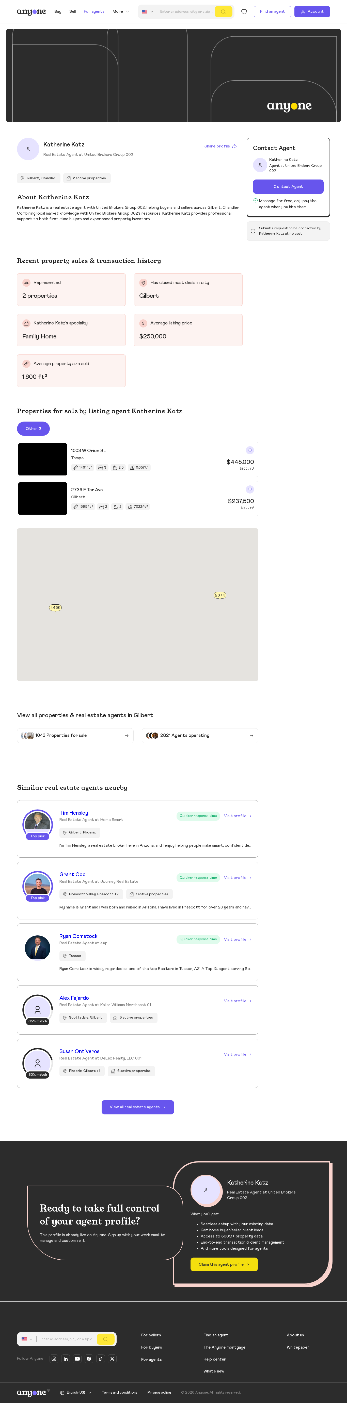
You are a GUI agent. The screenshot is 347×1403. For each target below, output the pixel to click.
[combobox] (148, 11)
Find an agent (272, 11)
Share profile (217, 146)
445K (55, 608)
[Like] (250, 450)
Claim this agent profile (221, 1264)
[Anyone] (31, 11)
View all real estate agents (135, 1107)
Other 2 (33, 429)
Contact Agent (288, 187)
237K (220, 595)
